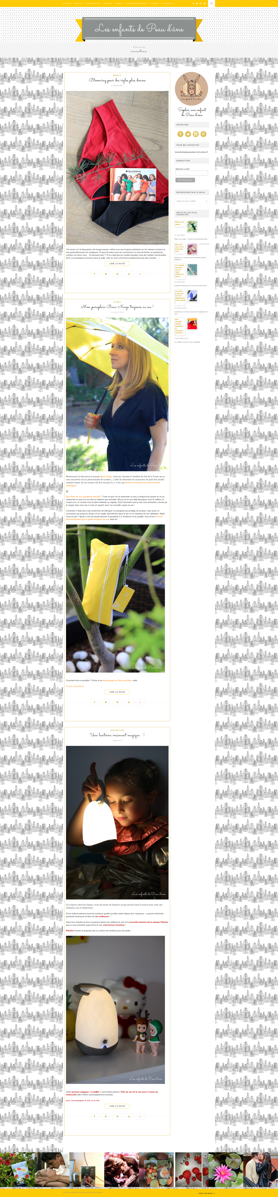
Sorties (108, 3)
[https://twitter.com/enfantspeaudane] (188, 137)
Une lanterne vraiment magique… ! (117, 735)
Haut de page (206, 1193)
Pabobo (70, 930)
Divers (154, 3)
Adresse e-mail (182, 169)
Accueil (67, 3)
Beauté (79, 3)
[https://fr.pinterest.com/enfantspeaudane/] (203, 137)
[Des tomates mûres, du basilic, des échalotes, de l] (191, 1169)
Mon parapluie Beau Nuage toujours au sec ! (117, 307)
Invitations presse (136, 3)
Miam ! (119, 3)
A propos (167, 3)
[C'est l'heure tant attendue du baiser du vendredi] (52, 1169)
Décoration (93, 3)
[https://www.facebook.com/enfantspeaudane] (180, 137)
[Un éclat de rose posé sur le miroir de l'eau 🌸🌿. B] (226, 1169)
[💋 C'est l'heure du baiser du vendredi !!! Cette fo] (121, 1169)
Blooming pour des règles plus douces (117, 80)
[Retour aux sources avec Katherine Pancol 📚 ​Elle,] (17, 1169)
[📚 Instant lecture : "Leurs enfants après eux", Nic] (87, 1169)
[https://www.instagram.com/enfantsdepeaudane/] (195, 137)
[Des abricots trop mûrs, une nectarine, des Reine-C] (156, 1169)
